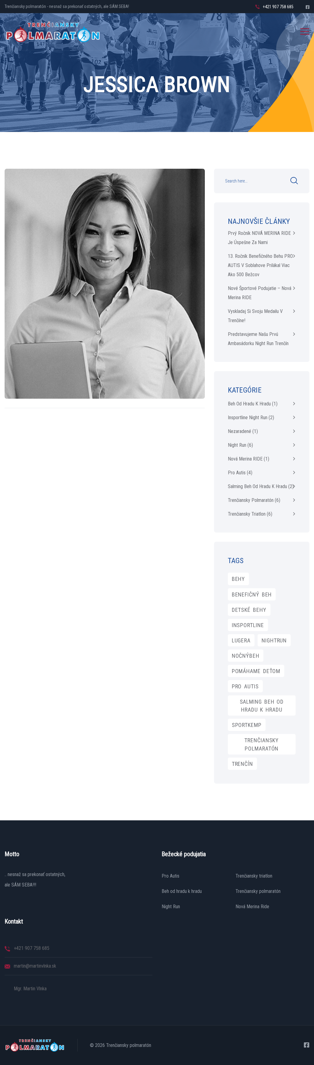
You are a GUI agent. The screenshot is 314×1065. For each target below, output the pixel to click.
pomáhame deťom (256, 671)
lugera (241, 640)
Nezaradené (239, 431)
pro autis (245, 686)
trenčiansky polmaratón (261, 744)
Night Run (237, 445)
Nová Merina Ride (252, 906)
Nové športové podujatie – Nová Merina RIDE (259, 292)
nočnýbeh (245, 656)
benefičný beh (252, 594)
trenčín (242, 764)
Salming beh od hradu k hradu (257, 486)
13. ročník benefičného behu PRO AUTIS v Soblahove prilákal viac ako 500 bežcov (260, 265)
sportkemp (247, 725)
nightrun (274, 640)
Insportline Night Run (247, 417)
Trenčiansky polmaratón (251, 500)
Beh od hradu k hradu (249, 404)
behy (238, 579)
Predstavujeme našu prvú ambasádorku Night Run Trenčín (258, 338)
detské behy (249, 610)
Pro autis (237, 473)
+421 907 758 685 (278, 6)
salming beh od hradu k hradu (262, 705)
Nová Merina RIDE (245, 459)
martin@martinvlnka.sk (35, 966)
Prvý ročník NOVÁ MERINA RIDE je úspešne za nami (259, 237)
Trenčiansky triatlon (247, 514)
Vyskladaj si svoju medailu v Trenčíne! (255, 315)
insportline (248, 625)
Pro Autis (170, 876)
